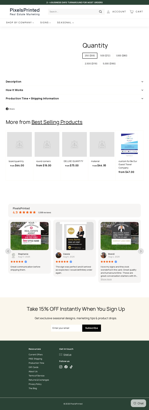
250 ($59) (90, 55)
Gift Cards (33, 367)
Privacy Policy (35, 384)
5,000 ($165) (109, 63)
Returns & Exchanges (39, 379)
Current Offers (35, 354)
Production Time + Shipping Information (32, 98)
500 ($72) (105, 55)
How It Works (14, 90)
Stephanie (23, 254)
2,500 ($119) (91, 63)
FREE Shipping (35, 358)
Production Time (36, 363)
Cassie (66, 254)
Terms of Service (36, 375)
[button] (106, 279)
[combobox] (76, 12)
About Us (33, 371)
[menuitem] (20, 23)
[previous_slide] (8, 251)
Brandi (111, 254)
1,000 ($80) (121, 55)
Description (13, 81)
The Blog (33, 388)
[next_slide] (141, 251)
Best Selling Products (57, 121)
